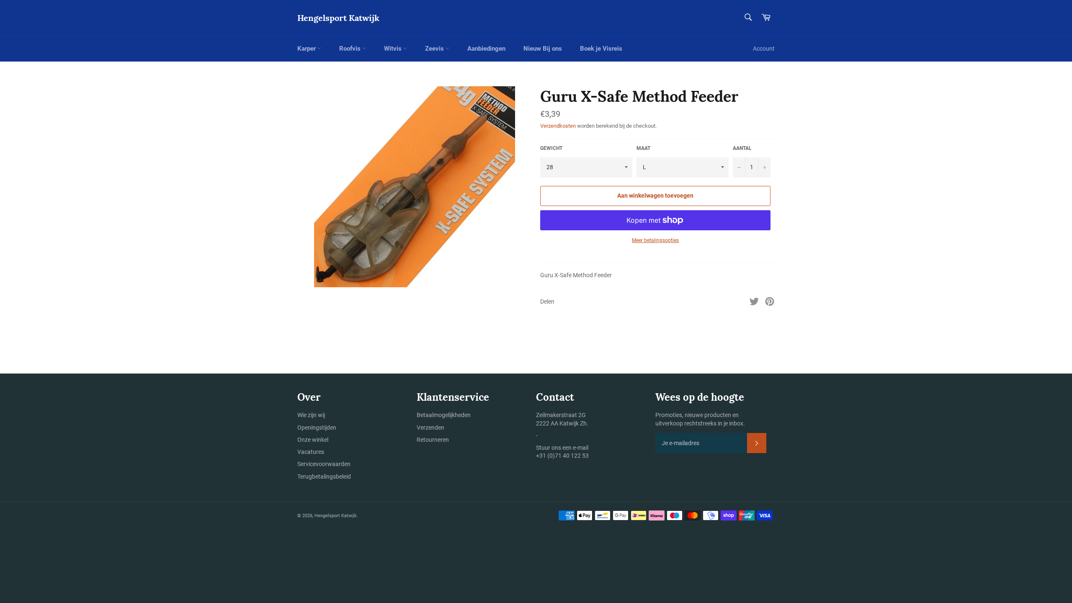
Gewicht (551, 148)
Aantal (742, 148)
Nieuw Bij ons (542, 48)
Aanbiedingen (486, 48)
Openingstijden (316, 427)
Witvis (393, 48)
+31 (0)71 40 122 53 (562, 455)
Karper (307, 48)
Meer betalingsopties (655, 240)
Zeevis (435, 48)
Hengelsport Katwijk (338, 18)
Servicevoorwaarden (323, 464)
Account (764, 48)
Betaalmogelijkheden (444, 415)
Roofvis (350, 48)
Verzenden (430, 427)
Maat (643, 148)
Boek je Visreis (601, 48)
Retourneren (433, 439)
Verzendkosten (558, 126)
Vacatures (310, 451)
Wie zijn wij (311, 415)
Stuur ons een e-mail (562, 447)
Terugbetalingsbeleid (324, 476)
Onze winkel (312, 439)
